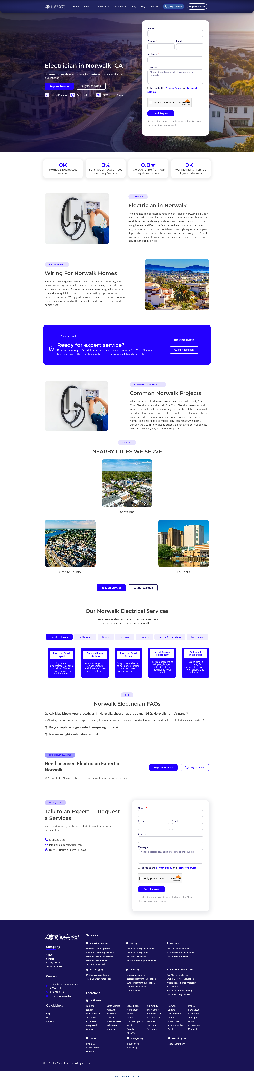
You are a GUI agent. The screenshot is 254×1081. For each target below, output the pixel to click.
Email (179, 41)
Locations (93, 993)
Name (151, 28)
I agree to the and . (169, 867)
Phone (151, 41)
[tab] (59, 637)
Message (152, 67)
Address (152, 54)
